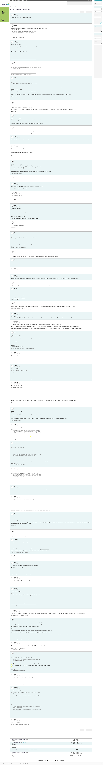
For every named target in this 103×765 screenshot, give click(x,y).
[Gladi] (12, 425)
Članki (2, 15)
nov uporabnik (96, 19)
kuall (15, 77)
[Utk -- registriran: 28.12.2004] (12, 487)
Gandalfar (77, 752)
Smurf (15, 468)
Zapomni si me (97, 13)
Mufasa (15, 588)
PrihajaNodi (13, 740)
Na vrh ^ (101, 763)
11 (35, 749)
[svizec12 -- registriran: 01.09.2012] (12, 289)
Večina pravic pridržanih (6, 763)
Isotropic (15, 114)
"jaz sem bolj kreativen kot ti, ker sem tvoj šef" (25, 244)
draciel (15, 41)
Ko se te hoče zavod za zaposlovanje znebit (20, 745)
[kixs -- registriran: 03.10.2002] (12, 332)
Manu (15, 232)
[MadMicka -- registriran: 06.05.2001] (12, 322)
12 (36, 749)
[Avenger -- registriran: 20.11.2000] (12, 127)
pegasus (15, 136)
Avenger (15, 126)
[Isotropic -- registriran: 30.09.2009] (12, 115)
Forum (2, 11)
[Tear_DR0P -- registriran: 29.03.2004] (12, 408)
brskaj (2, 17)
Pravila (2, 763)
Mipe (12, 65)
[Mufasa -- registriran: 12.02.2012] (12, 589)
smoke (18, 670)
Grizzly (13, 743)
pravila (3, 20)
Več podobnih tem (12, 756)
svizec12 (15, 288)
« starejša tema (40, 760)
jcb (12, 753)
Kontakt (21, 763)
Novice (2, 8)
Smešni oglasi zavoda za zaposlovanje (19, 739)
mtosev (15, 25)
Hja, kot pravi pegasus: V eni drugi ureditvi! (17, 225)
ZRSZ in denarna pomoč (16, 742)
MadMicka (16, 321)
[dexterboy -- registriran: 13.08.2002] (12, 540)
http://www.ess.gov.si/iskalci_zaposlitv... (17, 346)
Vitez (77, 739)
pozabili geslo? (96, 20)
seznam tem (96, 28)
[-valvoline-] (12, 383)
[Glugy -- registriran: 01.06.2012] (12, 276)
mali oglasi (3, 12)
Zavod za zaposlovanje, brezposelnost (19, 752)
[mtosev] (12, 25)
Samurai (15, 282)
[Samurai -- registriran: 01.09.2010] (12, 282)
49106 (15, 145)
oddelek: (45, 760)
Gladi (15, 424)
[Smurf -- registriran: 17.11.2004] (12, 469)
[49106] (12, 146)
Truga (15, 719)
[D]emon (15, 62)
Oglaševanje (17, 763)
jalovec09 (13, 746)
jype (15, 14)
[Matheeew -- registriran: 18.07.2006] (12, 578)
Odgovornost (13, 763)
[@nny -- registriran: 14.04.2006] (12, 611)
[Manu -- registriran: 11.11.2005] (12, 233)
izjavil (20, 44)
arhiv (2, 9)
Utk (14, 486)
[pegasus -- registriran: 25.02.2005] (12, 137)
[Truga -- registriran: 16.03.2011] (12, 720)
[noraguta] (12, 161)
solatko (77, 742)
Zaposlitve (2, 16)
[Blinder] (12, 303)
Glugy (15, 275)
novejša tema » (62, 760)
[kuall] (12, 78)
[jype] (12, 15)
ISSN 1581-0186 (25, 763)
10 (34, 749)
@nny (15, 610)
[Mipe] (12, 206)
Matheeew (16, 577)
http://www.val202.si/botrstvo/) (45, 549)
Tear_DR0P (16, 408)
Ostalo (2, 19)
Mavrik (77, 749)
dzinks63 (77, 745)
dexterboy (16, 539)
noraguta (15, 161)
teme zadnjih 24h (4, 13)
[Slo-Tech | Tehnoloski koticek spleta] (5, 4)
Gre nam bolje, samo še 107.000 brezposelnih (20, 749)
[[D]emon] (12, 63)
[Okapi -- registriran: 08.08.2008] (12, 260)
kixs (15, 332)
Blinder (15, 302)
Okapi (15, 259)
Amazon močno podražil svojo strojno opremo (20, 0)
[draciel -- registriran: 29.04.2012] (12, 42)
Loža (15, 741)
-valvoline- (16, 382)
